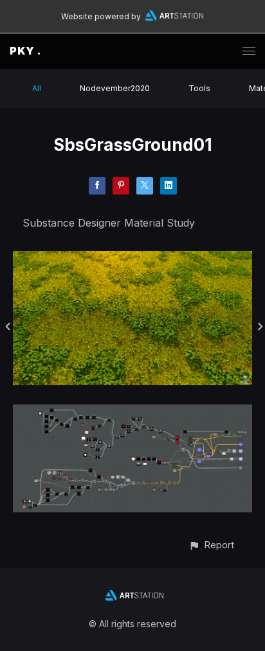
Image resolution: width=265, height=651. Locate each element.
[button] (211, 545)
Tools (199, 88)
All (36, 88)
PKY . (26, 50)
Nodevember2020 (115, 88)
